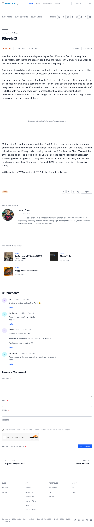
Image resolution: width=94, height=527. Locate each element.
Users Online (30, 501)
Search (28, 488)
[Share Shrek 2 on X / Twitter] (63, 191)
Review (4, 492)
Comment (6, 378)
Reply (11, 307)
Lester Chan (6, 48)
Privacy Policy (31, 510)
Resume (51, 497)
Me (73, 488)
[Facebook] (59, 17)
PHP (50, 492)
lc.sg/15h (86, 192)
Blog (31, 4)
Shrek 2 (9, 38)
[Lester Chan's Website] (10, 3)
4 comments (87, 48)
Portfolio (47, 4)
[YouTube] (90, 17)
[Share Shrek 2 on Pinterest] (78, 191)
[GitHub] (64, 17)
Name (5, 400)
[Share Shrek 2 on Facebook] (73, 191)
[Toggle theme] (90, 3)
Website (5, 420)
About (57, 4)
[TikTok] (81, 17)
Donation (28, 505)
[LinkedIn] (72, 17)
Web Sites (53, 488)
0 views (76, 48)
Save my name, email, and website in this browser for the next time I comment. (37, 430)
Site (38, 4)
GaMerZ (11, 330)
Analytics (29, 492)
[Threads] (77, 17)
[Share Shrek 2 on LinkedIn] (68, 191)
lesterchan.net (25, 214)
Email (5, 410)
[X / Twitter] (86, 17)
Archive (5, 488)
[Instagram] (68, 17)
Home (3, 33)
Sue (10, 299)
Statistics (29, 497)
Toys (74, 492)
